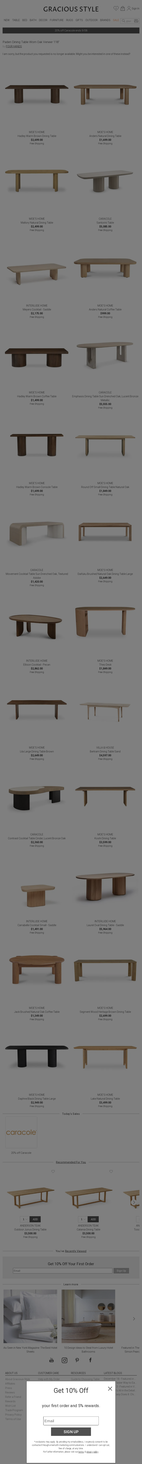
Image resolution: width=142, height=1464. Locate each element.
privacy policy (92, 1452)
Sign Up (71, 1431)
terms (81, 1452)
